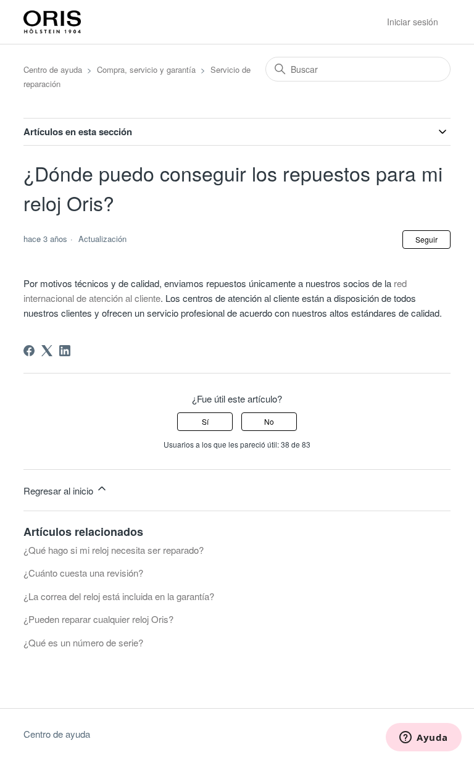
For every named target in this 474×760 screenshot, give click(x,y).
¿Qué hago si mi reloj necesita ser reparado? (113, 549)
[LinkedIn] (64, 350)
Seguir (426, 239)
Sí (205, 421)
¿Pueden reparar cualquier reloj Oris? (98, 618)
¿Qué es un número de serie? (83, 642)
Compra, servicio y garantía (146, 69)
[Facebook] (29, 350)
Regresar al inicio (59, 490)
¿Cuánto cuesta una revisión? (83, 572)
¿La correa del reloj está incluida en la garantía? (118, 596)
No (269, 421)
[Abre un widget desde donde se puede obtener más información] (424, 738)
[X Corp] (46, 350)
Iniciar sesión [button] (412, 21)
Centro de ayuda (52, 69)
